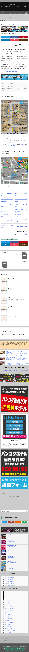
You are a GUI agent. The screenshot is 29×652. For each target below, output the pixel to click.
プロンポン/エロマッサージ (10, 600)
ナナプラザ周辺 (4, 370)
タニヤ (25, 231)
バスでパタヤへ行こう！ (10, 628)
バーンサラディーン (23, 186)
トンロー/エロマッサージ (10, 602)
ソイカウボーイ (8, 594)
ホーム (3, 17)
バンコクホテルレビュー (10, 577)
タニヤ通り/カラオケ (9, 604)
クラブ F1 (10, 307)
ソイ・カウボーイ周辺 (13, 370)
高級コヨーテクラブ (9, 608)
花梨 (9, 297)
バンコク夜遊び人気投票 (10, 622)
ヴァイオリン (17, 142)
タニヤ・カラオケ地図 (6, 221)
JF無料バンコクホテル (9, 583)
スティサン (7, 598)
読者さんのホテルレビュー (10, 585)
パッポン (6, 596)
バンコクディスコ (8, 610)
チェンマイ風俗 (8, 632)
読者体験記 (7, 620)
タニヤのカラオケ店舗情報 (9, 145)
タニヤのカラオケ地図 (7, 86)
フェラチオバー (8, 616)
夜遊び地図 (9, 17)
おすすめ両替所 (8, 626)
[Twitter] (5, 37)
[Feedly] (24, 522)
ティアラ (10, 142)
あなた (10, 288)
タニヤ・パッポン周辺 (23, 370)
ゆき (24, 136)
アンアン (20, 136)
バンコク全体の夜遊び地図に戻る (10, 71)
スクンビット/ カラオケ (10, 606)
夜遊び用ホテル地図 (9, 579)
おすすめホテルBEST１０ (10, 581)
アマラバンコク (13, 186)
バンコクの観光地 (8, 624)
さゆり (5, 142)
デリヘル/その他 (8, 618)
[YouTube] (11, 522)
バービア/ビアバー (9, 614)
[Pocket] (14, 40)
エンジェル (23, 140)
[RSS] (18, 522)
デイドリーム (11, 278)
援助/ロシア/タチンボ (9, 612)
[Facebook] (14, 37)
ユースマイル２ (12, 316)
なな (22, 144)
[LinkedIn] (5, 40)
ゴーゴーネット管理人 (23, 234)
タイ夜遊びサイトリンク (10, 630)
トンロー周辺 (14, 371)
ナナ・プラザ (7, 592)
